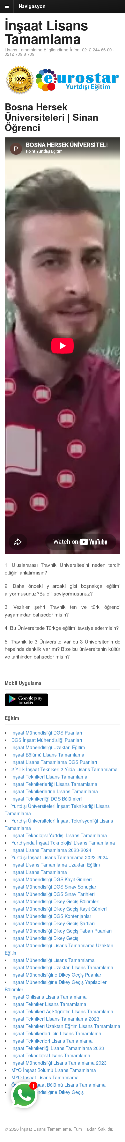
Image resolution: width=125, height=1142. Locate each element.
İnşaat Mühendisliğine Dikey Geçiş (47, 1092)
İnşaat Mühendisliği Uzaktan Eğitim (48, 747)
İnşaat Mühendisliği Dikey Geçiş (44, 938)
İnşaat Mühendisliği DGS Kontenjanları (51, 916)
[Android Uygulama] (26, 700)
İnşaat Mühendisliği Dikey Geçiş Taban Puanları (61, 930)
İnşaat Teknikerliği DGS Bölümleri (46, 798)
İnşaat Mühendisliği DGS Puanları (46, 732)
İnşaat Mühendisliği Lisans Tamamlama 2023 (59, 1062)
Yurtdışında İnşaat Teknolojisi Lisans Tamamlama (63, 842)
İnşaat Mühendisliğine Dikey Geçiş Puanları (56, 974)
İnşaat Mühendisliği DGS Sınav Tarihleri (53, 894)
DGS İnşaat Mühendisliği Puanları (46, 740)
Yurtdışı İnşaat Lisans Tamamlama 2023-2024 (59, 857)
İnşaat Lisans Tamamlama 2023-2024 (51, 850)
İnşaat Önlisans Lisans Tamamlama (49, 996)
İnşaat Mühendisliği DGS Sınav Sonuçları (54, 886)
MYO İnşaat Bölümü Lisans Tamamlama (53, 1070)
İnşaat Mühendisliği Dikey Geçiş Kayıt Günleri (59, 908)
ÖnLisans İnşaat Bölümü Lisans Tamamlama (58, 1084)
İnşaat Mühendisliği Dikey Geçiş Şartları (53, 923)
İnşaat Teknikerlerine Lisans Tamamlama (54, 791)
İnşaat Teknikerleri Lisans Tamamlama (52, 1040)
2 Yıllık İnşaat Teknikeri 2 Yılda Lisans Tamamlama (64, 769)
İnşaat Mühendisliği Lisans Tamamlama (53, 960)
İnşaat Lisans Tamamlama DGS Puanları (54, 762)
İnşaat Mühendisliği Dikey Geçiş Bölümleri (55, 901)
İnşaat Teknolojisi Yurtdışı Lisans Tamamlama (59, 835)
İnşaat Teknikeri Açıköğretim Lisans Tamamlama (62, 1011)
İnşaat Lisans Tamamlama (46, 31)
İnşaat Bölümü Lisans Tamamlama (47, 754)
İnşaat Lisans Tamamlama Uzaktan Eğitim (55, 864)
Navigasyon (32, 6)
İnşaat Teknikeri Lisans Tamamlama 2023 (55, 1018)
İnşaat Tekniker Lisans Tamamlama (48, 1004)
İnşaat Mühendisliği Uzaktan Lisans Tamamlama (62, 967)
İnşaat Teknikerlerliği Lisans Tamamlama (54, 784)
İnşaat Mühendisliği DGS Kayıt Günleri (51, 879)
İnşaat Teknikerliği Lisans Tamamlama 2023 (57, 1048)
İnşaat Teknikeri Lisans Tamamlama (49, 776)
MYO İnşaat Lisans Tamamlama (45, 1077)
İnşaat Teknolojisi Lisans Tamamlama (50, 1055)
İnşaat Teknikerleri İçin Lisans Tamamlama (56, 1033)
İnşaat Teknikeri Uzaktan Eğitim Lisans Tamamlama (65, 1026)
